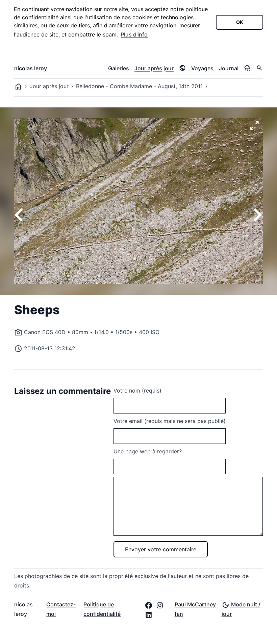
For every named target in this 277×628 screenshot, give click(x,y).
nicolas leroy (30, 68)
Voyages (202, 68)
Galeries (118, 68)
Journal (228, 68)
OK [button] (239, 22)
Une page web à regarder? (148, 451)
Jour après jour (154, 68)
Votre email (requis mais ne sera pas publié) (170, 421)
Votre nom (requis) (137, 390)
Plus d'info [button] (134, 34)
